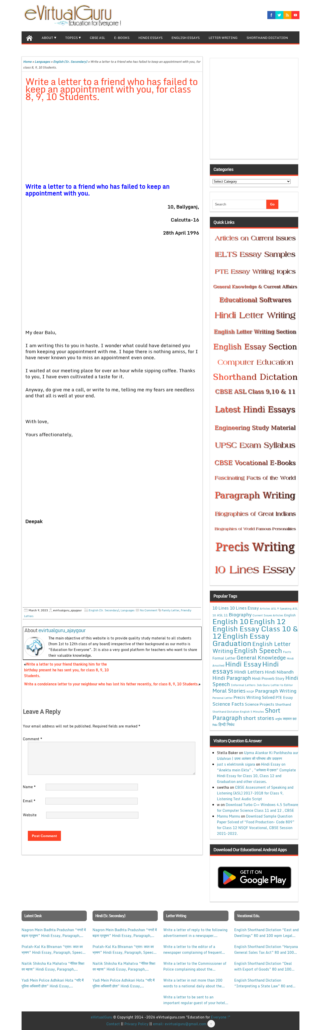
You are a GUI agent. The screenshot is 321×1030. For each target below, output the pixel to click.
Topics (71, 37)
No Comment (148, 610)
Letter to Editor (282, 685)
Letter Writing (223, 37)
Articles (265, 608)
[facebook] (271, 15)
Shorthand (283, 704)
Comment (32, 739)
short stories (258, 718)
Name (29, 787)
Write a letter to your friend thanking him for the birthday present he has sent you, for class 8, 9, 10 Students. (66, 670)
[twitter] (279, 15)
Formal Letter (223, 658)
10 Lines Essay (244, 607)
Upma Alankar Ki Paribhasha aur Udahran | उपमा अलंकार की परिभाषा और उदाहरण (257, 755)
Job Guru (263, 685)
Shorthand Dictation (267, 37)
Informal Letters (243, 684)
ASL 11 (222, 615)
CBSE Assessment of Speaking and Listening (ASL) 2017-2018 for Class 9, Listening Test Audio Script (255, 793)
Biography (240, 614)
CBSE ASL (97, 37)
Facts (287, 651)
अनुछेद (278, 718)
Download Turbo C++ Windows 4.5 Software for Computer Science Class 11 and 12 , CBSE (257, 807)
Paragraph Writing (275, 691)
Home (27, 61)
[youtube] (295, 15)
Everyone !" (220, 1017)
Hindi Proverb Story (268, 678)
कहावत (287, 718)
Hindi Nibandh (279, 671)
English (290, 615)
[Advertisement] (112, 143)
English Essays (186, 37)
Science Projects (259, 704)
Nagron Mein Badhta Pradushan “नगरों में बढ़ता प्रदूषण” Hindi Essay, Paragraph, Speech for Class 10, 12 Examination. (54, 932)
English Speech (258, 650)
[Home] (29, 37)
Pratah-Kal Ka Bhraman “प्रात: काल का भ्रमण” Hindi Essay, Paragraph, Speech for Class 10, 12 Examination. (53, 949)
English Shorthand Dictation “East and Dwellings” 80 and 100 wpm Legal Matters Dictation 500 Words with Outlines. (266, 932)
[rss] (287, 15)
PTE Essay (284, 697)
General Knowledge (261, 657)
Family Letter (170, 610)
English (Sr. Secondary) (70, 61)
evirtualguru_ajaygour (62, 630)
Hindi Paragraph (231, 678)
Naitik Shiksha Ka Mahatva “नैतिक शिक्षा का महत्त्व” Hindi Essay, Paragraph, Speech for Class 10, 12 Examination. (53, 966)
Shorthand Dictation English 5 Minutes (238, 711)
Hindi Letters (249, 672)
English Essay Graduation (240, 639)
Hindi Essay (243, 664)
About (47, 37)
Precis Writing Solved (254, 697)
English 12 (268, 621)
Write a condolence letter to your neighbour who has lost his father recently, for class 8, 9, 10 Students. (111, 684)
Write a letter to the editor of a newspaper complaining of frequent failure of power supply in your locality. (192, 949)
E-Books (121, 37)
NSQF (250, 691)
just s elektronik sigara (236, 764)
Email (29, 801)
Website (30, 815)
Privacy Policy (136, 1024)
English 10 (230, 621)
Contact (113, 1024)
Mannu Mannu (228, 816)
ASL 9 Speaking (281, 608)
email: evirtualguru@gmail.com (179, 1024)
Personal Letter (222, 698)
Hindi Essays (150, 37)
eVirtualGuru (101, 1017)
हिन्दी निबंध (226, 724)
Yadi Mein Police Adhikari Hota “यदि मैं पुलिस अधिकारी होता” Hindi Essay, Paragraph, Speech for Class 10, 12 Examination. (53, 983)
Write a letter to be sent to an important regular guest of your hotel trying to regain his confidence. (194, 1000)
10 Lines (220, 608)
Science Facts (228, 704)
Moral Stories (229, 690)
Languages (42, 61)
